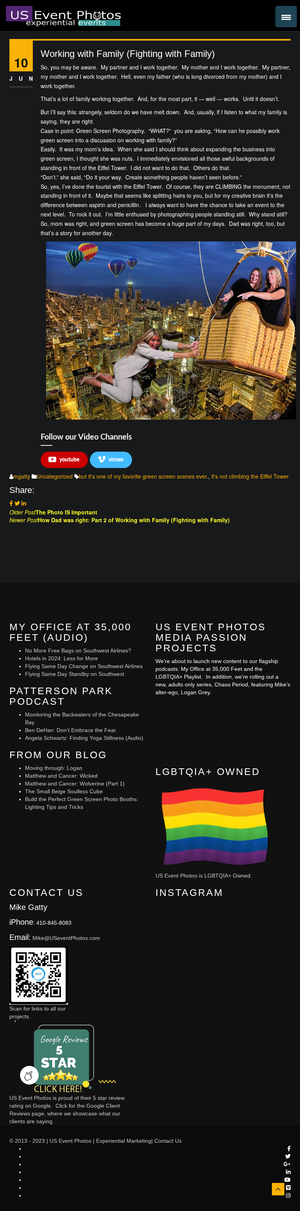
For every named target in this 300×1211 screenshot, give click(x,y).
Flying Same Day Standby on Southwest (74, 674)
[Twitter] (17, 503)
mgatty (21, 476)
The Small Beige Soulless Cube (64, 791)
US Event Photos (70, 1141)
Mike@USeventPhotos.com (66, 938)
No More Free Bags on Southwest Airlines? (78, 650)
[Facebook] (11, 503)
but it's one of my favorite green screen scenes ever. (143, 476)
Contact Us (168, 1141)
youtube (69, 460)
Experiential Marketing (123, 1141)
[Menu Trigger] (286, 16)
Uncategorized (55, 476)
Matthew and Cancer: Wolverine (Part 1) (75, 783)
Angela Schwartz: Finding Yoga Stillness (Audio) (84, 738)
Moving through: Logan (53, 768)
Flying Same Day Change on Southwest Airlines (84, 666)
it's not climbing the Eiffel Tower (250, 476)
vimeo (116, 460)
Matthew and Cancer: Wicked (61, 776)
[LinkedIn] (23, 503)
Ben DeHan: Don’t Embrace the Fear (70, 730)
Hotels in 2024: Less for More (61, 658)
